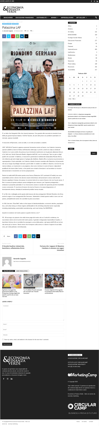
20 (74, 92)
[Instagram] (94, 1)
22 (82, 92)
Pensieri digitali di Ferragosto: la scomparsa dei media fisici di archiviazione (54, 291)
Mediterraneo (71, 55)
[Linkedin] (97, 1)
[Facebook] (91, 1)
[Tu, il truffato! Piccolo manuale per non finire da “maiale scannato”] (33, 281)
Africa (69, 26)
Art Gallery (71, 32)
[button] (96, 17)
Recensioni (15, 23)
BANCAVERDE (72, 34)
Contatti (91, 421)
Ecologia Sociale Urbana (75, 37)
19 (70, 92)
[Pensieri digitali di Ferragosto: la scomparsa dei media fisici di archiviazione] (54, 281)
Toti (69, 123)
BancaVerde (8, 17)
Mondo (53, 17)
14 (78, 88)
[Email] (26, 36)
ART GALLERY (80, 17)
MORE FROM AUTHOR (22, 271)
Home (3, 22)
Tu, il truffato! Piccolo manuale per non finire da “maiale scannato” (32, 291)
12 (70, 88)
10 (90, 85)
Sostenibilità (42, 17)
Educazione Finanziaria (25, 17)
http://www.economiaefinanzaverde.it (22, 261)
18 (95, 88)
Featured (70, 46)
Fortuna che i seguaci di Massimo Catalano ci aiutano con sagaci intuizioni (52, 248)
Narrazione (71, 61)
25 (95, 92)
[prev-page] (61, 271)
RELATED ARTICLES (8, 271)
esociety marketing (73, 396)
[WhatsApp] (17, 36)
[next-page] (63, 271)
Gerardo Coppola (8, 31)
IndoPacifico (71, 52)
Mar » (74, 99)
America (70, 29)
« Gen (69, 99)
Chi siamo (84, 421)
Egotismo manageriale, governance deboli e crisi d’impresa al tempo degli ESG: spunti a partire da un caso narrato (11, 293)
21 (78, 92)
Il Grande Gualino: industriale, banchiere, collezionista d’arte (13, 247)
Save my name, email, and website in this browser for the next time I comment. (26, 339)
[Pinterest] (13, 36)
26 (70, 96)
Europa (70, 43)
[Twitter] (9, 36)
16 (86, 88)
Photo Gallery (72, 64)
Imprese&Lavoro (67, 17)
